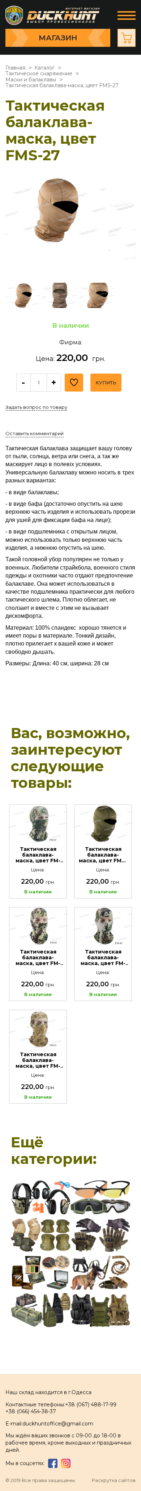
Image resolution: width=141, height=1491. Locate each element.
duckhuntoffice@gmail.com (57, 1423)
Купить (105, 382)
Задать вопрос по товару (36, 407)
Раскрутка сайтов (114, 1480)
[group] (55, 226)
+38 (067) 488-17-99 (90, 1404)
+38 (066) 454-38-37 (30, 1411)
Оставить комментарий (34, 433)
